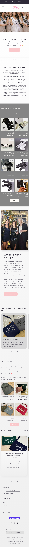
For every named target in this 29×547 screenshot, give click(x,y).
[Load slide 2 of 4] (14, 59)
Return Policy (6, 512)
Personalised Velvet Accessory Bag (23, 397)
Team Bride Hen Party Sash (8, 193)
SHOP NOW (14, 50)
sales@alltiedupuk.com (13, 491)
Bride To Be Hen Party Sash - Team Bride (22, 153)
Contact (5, 505)
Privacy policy (21, 539)
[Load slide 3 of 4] (15, 59)
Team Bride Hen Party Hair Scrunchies (8, 173)
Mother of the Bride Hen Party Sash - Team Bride (22, 173)
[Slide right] (17, 351)
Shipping (5, 509)
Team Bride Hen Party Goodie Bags (9, 132)
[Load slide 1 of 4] (12, 59)
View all (14, 200)
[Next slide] (19, 59)
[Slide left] (11, 351)
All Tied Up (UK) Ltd (13, 537)
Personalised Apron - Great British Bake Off (21, 417)
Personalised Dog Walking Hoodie (8, 397)
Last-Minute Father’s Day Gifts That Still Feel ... (14, 455)
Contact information (15, 543)
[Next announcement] (26, 1)
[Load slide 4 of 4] (17, 59)
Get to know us (10, 294)
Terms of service (11, 541)
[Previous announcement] (2, 1)
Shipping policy (19, 541)
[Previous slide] (9, 59)
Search (4, 502)
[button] (3, 7)
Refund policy (13, 539)
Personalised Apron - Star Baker (8, 417)
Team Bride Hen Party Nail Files (22, 194)
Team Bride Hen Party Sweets (9, 153)
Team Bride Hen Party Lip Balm (22, 132)
